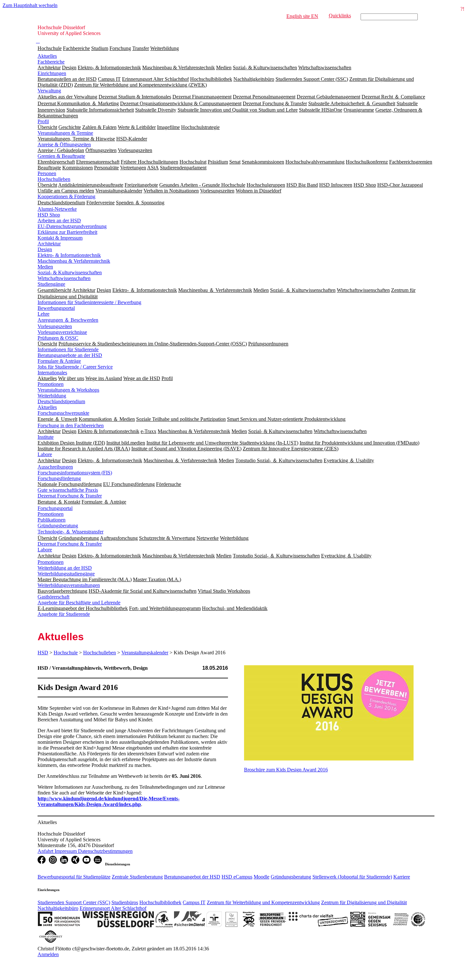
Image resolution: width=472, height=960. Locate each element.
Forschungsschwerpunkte (63, 413)
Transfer (140, 48)
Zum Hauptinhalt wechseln (30, 5)
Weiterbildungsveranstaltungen (69, 585)
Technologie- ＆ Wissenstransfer (70, 531)
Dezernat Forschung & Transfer (70, 495)
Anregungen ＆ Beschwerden (68, 320)
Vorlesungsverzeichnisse (62, 332)
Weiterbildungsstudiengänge (66, 573)
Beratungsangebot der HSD (192, 876)
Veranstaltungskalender (144, 652)
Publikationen (52, 519)
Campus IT (194, 902)
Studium (99, 48)
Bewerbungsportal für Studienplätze (74, 876)
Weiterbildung (164, 48)
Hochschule (50, 48)
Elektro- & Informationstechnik (69, 255)
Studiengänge (51, 284)
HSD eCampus (237, 876)
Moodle (261, 876)
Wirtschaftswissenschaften (64, 278)
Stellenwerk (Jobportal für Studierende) (352, 876)
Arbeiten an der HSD (59, 220)
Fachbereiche (76, 48)
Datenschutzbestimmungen (105, 851)
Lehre (43, 314)
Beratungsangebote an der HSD (70, 355)
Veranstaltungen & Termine (65, 133)
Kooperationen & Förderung (66, 196)
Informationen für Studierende (68, 349)
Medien (45, 266)
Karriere (401, 876)
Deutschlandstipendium (61, 401)
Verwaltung (49, 90)
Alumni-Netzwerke (57, 209)
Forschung (120, 48)
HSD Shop (49, 214)
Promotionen (51, 384)
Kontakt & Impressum (60, 238)
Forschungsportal (55, 508)
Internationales (52, 372)
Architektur (49, 243)
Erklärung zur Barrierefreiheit (67, 232)
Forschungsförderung (59, 478)
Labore (45, 454)
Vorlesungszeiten (55, 326)
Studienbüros (124, 902)
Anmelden (48, 954)
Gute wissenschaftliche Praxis (68, 490)
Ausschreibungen (55, 467)
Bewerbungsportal (56, 308)
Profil (43, 121)
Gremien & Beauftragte (61, 156)
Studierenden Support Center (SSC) (74, 902)
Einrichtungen (52, 73)
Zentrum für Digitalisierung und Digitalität (364, 902)
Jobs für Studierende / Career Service (75, 367)
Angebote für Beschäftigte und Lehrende (79, 602)
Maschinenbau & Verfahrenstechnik (74, 261)
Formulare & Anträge (59, 361)
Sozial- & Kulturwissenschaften (70, 272)
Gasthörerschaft (53, 596)
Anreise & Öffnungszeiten (64, 144)
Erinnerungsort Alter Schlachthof (113, 908)
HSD (43, 652)
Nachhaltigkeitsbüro (58, 908)
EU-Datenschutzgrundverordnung (72, 226)
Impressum (66, 851)
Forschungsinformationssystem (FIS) (75, 472)
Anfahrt (46, 851)
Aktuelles (47, 56)
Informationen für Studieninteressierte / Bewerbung (89, 302)
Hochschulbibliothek (160, 902)
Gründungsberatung (58, 525)
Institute (46, 437)
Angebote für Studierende (64, 614)
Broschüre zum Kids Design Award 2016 (286, 769)
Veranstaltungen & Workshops (68, 390)
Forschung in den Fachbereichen (71, 425)
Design (45, 249)
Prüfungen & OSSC (58, 338)
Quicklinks (340, 15)
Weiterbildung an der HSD (65, 568)
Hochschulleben (54, 179)
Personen (47, 173)
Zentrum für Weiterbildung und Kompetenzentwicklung (263, 902)
